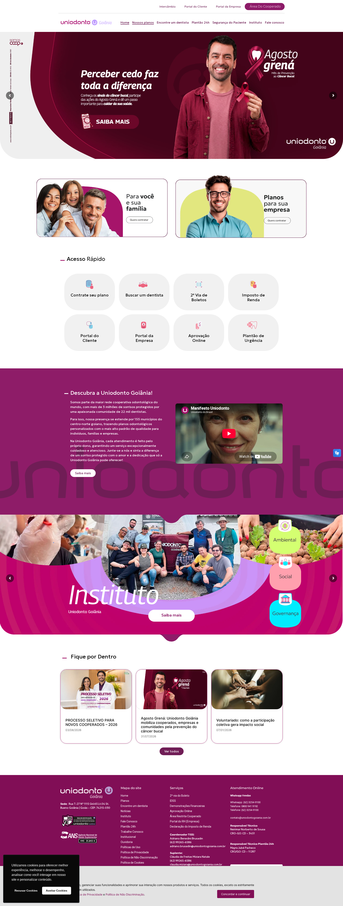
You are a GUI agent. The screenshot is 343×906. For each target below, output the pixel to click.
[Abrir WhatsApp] (333, 896)
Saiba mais (171, 615)
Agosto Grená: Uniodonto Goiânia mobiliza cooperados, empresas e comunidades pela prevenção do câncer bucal (169, 724)
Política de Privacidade (87, 894)
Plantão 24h (200, 22)
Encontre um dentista (173, 22)
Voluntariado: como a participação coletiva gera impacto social (245, 722)
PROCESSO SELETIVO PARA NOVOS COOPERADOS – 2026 (91, 722)
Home (124, 22)
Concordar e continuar (235, 894)
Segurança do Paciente (229, 22)
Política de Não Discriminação (125, 894)
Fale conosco (274, 22)
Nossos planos (143, 22)
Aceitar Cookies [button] (56, 890)
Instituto (255, 22)
